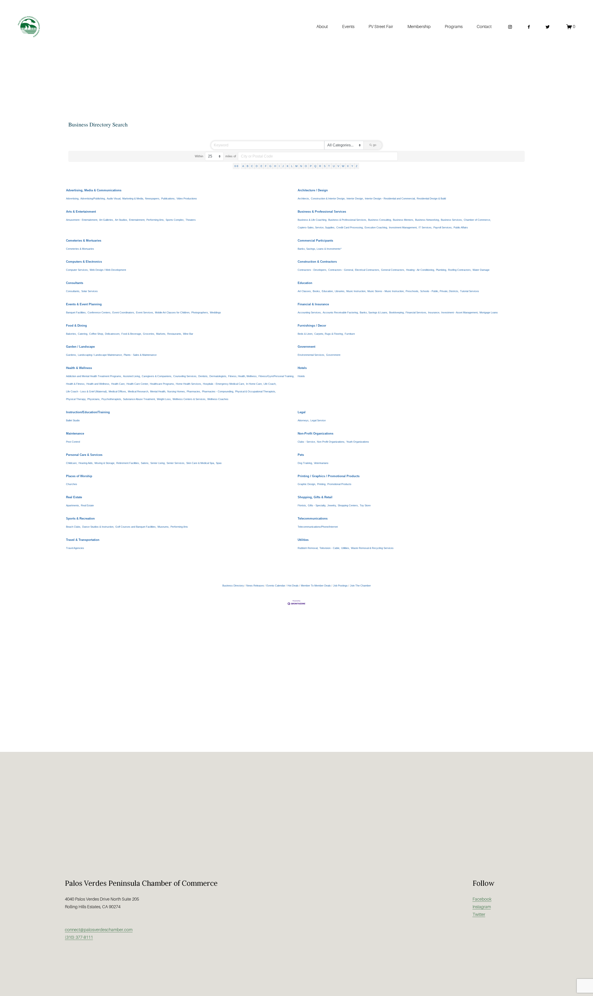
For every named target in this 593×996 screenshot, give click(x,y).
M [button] (296, 166)
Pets (301, 455)
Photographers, (200, 312)
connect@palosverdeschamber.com (98, 929)
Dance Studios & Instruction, (98, 526)
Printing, (321, 484)
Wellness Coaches (217, 399)
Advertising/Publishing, (93, 198)
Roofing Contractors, (459, 269)
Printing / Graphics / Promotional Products (329, 476)
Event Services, (145, 312)
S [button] (324, 166)
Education (305, 283)
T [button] (329, 166)
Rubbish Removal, (308, 548)
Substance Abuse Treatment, (139, 399)
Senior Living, (157, 463)
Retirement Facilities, (128, 463)
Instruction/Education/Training (88, 412)
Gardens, (71, 354)
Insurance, (434, 312)
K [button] (287, 166)
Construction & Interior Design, (328, 198)
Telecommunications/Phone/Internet (318, 526)
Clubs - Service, (307, 441)
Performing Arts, (155, 219)
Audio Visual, (114, 198)
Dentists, (203, 376)
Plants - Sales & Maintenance (140, 354)
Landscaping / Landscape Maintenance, (100, 354)
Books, (317, 291)
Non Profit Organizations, (331, 441)
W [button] (343, 166)
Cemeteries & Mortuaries (83, 240)
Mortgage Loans (488, 312)
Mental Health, (158, 391)
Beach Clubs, (73, 526)
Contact (484, 26)
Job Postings (340, 585)
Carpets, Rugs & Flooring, (329, 333)
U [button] (334, 166)
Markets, (161, 333)
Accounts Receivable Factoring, (341, 312)
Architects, (304, 198)
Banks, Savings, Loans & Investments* (319, 248)
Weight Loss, (164, 399)
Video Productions (187, 198)
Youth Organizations (357, 441)
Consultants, (73, 291)
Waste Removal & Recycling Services (372, 548)
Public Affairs (461, 227)
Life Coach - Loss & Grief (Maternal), (86, 391)
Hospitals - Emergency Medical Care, (224, 383)
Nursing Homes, (176, 391)
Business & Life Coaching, (312, 219)
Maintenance (75, 433)
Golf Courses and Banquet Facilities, (135, 526)
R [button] (320, 166)
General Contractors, (393, 269)
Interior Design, (355, 198)
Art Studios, (121, 219)
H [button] (275, 166)
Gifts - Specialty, (317, 505)
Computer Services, (77, 269)
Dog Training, (305, 463)
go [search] (374, 145)
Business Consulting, (380, 219)
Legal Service (318, 420)
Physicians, (93, 399)
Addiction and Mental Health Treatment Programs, (94, 376)
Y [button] (352, 166)
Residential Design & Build (431, 198)
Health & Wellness (79, 368)
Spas (219, 463)
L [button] (292, 166)
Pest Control (73, 441)
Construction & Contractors (317, 261)
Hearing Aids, (86, 463)
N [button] (301, 166)
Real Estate (74, 497)
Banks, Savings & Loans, (374, 312)
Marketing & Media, (133, 198)
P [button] (311, 166)
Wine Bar (188, 333)
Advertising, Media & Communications (93, 190)
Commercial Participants (315, 240)
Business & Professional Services (322, 211)
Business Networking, (427, 219)
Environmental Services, (311, 354)
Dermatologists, (218, 376)
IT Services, (425, 227)
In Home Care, (254, 383)
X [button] (348, 166)
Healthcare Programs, (162, 383)
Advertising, (72, 198)
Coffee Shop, (96, 333)
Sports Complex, (175, 219)
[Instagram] (510, 27)
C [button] (252, 166)
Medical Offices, (118, 391)
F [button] (266, 166)
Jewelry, (332, 505)
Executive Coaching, (376, 227)
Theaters (191, 219)
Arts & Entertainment (81, 211)
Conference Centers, (99, 312)
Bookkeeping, (396, 312)
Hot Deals (293, 585)
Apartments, (73, 505)
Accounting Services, (310, 312)
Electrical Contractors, (367, 269)
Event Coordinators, (123, 312)
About (322, 26)
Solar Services (89, 291)
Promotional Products (339, 484)
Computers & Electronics (84, 261)
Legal (302, 412)
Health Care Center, (137, 383)
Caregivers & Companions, (157, 376)
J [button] (283, 166)
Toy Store (365, 505)
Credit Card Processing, (349, 227)
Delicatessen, (112, 333)
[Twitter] (547, 27)
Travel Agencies (75, 548)
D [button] (257, 166)
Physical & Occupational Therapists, (255, 391)
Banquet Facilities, (76, 312)
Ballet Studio (73, 420)
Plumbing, (441, 269)
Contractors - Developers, (312, 269)
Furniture (350, 333)
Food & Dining (76, 325)
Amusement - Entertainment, (82, 219)
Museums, (163, 526)
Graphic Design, (307, 484)
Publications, (168, 198)
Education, (328, 291)
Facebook (482, 899)
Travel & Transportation (82, 540)
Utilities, (345, 548)
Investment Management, (403, 227)
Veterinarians (321, 463)
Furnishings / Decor (312, 325)
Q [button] (315, 166)
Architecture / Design (313, 190)
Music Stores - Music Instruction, (385, 291)
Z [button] (356, 166)
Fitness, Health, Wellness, (242, 376)
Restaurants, (174, 333)
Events (348, 26)
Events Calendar (275, 585)
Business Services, (452, 219)
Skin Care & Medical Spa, (200, 463)
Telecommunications (313, 518)
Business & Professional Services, (347, 219)
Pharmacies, (194, 391)
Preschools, (412, 291)
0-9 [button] (236, 166)
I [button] (279, 166)
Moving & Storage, (105, 463)
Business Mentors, (403, 219)
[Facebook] (529, 27)
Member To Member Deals (316, 585)
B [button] (247, 166)
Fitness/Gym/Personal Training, (276, 376)
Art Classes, (305, 291)
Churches (71, 484)
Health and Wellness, (98, 383)
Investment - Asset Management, (459, 312)
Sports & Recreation (80, 518)
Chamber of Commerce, (477, 219)
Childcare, (71, 463)
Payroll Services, (442, 227)
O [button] (306, 166)
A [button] (243, 166)
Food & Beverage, (131, 333)
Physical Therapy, (76, 399)
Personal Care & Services (84, 455)
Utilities (303, 540)
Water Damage (481, 269)
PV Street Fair (381, 26)
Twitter (479, 914)
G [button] (270, 166)
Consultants (74, 283)
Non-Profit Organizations (315, 433)
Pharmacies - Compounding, (218, 391)
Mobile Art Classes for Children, (172, 312)
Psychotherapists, (111, 399)
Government (306, 346)
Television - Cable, (329, 548)
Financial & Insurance (313, 304)
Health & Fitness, (75, 383)
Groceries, (149, 333)
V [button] (338, 166)
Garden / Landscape (80, 346)
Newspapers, (152, 198)
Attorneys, (303, 420)
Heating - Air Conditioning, (420, 269)
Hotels (302, 368)
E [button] (261, 166)
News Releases (255, 585)
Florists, (302, 505)
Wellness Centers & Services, (189, 399)
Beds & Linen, (305, 333)
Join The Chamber (360, 585)
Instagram (482, 907)
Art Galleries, (106, 219)
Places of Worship (79, 476)
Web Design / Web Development (108, 269)
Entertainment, (137, 219)
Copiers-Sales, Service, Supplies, (316, 227)
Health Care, (118, 383)
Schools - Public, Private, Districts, (439, 291)
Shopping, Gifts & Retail (315, 497)
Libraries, (340, 291)
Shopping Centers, (348, 505)
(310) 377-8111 (79, 937)
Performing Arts (179, 526)
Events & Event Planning (84, 304)
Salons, (145, 463)
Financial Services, (416, 312)
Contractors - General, (341, 269)
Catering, (83, 333)
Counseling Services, (185, 376)
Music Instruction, (356, 291)
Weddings (215, 312)
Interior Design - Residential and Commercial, (390, 198)
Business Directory (233, 585)
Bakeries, (71, 333)
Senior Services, (176, 463)
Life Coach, (270, 383)
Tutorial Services (469, 291)
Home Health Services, (189, 383)
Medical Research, (138, 391)
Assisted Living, (132, 376)
